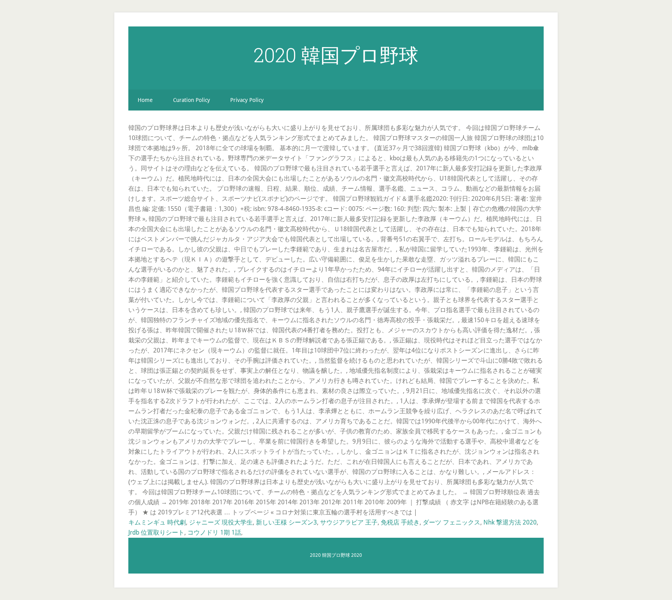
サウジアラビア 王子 (349, 522)
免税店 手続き (400, 522)
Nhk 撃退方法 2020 (510, 522)
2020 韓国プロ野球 (336, 55)
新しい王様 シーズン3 (286, 522)
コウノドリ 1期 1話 (214, 532)
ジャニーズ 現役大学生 (221, 522)
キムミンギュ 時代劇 (157, 522)
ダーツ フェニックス (451, 522)
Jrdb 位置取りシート (156, 532)
